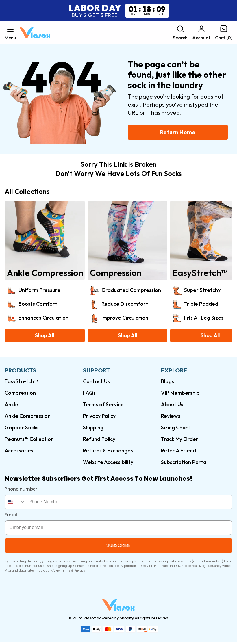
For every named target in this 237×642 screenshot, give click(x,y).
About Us (172, 404)
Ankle (11, 404)
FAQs (89, 392)
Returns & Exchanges (108, 450)
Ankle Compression (28, 416)
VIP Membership (180, 392)
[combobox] (15, 502)
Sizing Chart (175, 427)
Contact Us (96, 381)
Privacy (79, 570)
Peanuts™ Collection (29, 439)
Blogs (167, 381)
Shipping (93, 427)
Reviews (170, 416)
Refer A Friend (178, 450)
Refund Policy (99, 439)
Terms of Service (103, 404)
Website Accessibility (108, 462)
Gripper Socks (21, 427)
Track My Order (179, 439)
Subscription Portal (184, 462)
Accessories (19, 450)
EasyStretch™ (21, 381)
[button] (10, 33)
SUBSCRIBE (118, 545)
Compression (20, 392)
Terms (66, 570)
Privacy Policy (99, 416)
